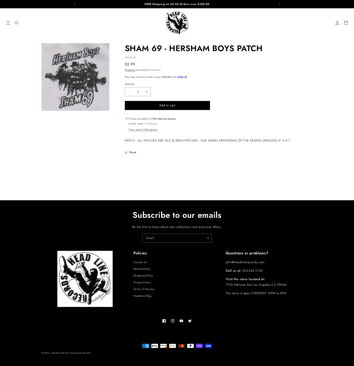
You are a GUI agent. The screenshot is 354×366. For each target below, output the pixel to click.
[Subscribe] (207, 238)
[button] (8, 22)
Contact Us (140, 262)
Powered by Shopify (80, 352)
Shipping (130, 70)
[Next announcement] (279, 4)
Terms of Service (143, 289)
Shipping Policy (143, 276)
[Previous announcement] (74, 4)
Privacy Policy (141, 282)
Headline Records (60, 352)
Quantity (129, 84)
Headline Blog (142, 296)
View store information (143, 130)
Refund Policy (141, 269)
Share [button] (132, 152)
